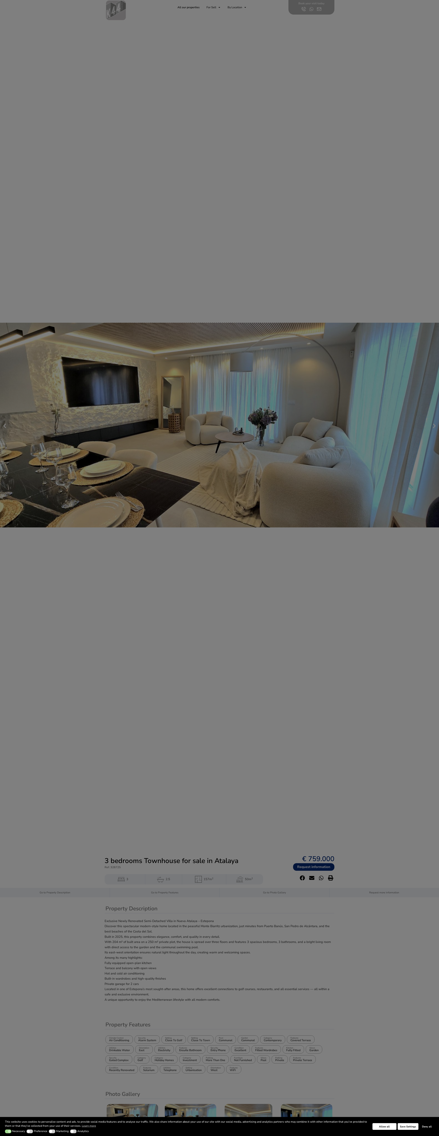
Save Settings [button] (408, 1126)
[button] (8, 1131)
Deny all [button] (427, 1126)
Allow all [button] (384, 1126)
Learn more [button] (89, 1126)
